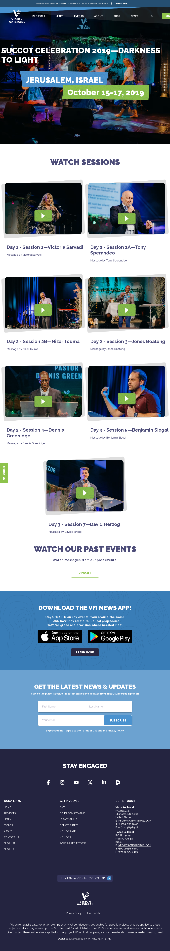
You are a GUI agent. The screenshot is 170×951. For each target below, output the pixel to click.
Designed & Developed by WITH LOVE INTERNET (85, 938)
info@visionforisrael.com (134, 820)
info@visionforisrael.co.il (134, 845)
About (98, 16)
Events (79, 16)
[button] (85, 878)
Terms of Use (89, 730)
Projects (38, 16)
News (134, 16)
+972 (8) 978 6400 (128, 848)
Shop (117, 16)
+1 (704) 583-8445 (128, 824)
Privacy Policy (116, 730)
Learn (60, 16)
